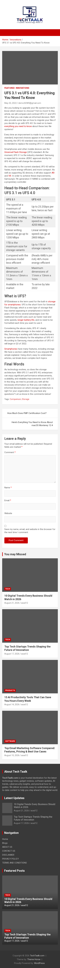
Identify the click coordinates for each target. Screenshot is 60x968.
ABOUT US (7, 847)
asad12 (24, 603)
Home (5, 839)
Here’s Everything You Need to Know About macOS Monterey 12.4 (32, 424)
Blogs (5, 843)
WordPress (39, 963)
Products (10, 690)
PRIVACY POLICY (10, 859)
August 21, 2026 (11, 603)
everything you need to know (18, 126)
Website (8, 513)
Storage (25, 399)
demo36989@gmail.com (29, 103)
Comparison (15, 399)
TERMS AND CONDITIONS (14, 862)
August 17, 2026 (11, 654)
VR (9, 176)
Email (7, 500)
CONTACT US (8, 851)
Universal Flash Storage (15, 152)
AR (53, 172)
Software (10, 741)
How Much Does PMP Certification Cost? (27, 413)
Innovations (22, 88)
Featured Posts (14, 870)
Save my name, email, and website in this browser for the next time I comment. (29, 531)
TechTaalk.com (37, 955)
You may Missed (15, 554)
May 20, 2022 (10, 103)
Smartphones (10, 349)
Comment (10, 452)
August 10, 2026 (11, 755)
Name (8, 487)
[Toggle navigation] (5, 32)
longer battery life (26, 320)
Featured (9, 88)
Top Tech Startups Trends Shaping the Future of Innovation (33, 818)
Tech (7, 589)
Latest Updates (14, 798)
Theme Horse (33, 959)
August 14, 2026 (11, 704)
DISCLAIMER (8, 855)
